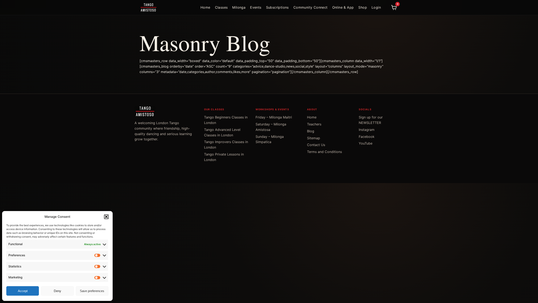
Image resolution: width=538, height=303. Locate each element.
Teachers (314, 124)
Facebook (366, 136)
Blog (310, 131)
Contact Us (316, 145)
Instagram (366, 130)
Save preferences (92, 291)
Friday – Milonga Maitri (274, 117)
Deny (57, 291)
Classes (221, 7)
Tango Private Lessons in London (224, 157)
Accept (23, 291)
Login (376, 7)
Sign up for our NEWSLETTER (371, 120)
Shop (362, 7)
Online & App (343, 7)
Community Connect (310, 7)
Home (205, 7)
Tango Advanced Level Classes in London (222, 132)
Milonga (238, 7)
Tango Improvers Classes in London (226, 144)
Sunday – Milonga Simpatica (270, 139)
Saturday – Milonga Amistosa (271, 127)
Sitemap (313, 138)
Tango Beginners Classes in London (226, 120)
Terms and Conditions (324, 152)
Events (255, 7)
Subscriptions (277, 7)
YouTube (365, 143)
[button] (106, 217)
